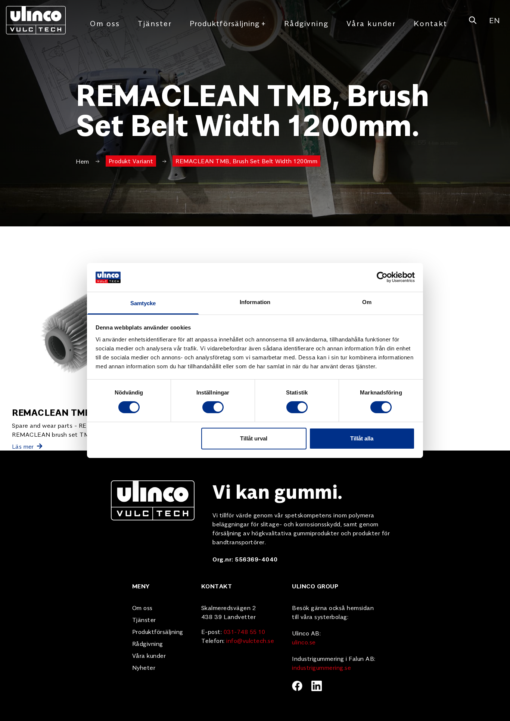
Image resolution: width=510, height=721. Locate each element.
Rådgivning (306, 23)
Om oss (105, 23)
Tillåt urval (253, 438)
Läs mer (23, 446)
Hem (82, 161)
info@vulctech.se (250, 640)
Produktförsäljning (228, 23)
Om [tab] (366, 302)
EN (494, 20)
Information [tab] (255, 302)
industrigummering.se (321, 667)
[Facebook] (297, 686)
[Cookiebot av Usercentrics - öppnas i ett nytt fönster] (382, 277)
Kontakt (430, 23)
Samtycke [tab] (143, 303)
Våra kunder (371, 23)
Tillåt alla (361, 438)
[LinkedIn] (316, 686)
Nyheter (144, 667)
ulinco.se (304, 642)
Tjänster (155, 23)
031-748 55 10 (244, 631)
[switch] (213, 407)
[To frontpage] (36, 20)
